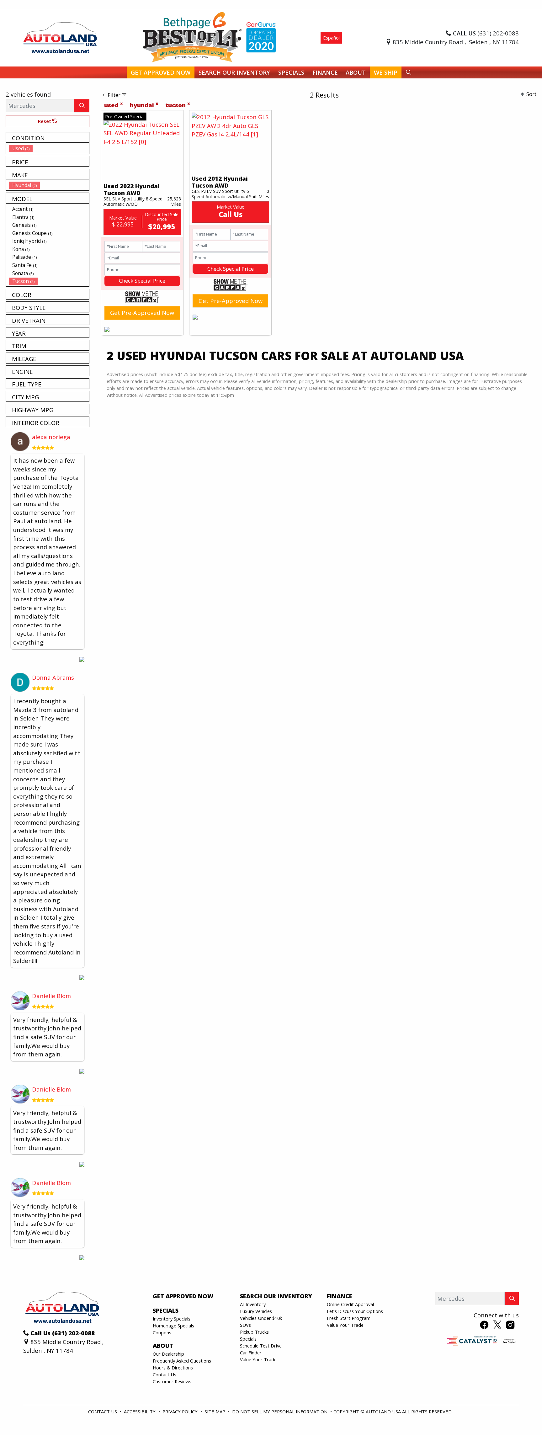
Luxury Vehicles (256, 1311)
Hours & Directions (173, 1367)
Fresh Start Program (348, 1318)
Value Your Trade (258, 1359)
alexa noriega (51, 437)
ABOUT (163, 1345)
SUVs (245, 1325)
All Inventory (253, 1304)
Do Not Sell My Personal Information (280, 1411)
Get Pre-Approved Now (142, 312)
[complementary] (523, 1416)
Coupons (162, 1332)
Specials (248, 1339)
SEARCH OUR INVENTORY (276, 1296)
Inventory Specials (171, 1318)
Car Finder (251, 1352)
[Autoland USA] (60, 37)
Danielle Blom (51, 996)
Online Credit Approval (350, 1304)
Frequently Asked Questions (182, 1361)
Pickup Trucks (254, 1332)
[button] (160, 72)
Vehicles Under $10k (261, 1318)
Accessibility (140, 1411)
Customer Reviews (172, 1381)
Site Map (215, 1411)
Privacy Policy (180, 1411)
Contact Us (164, 1374)
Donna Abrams (53, 677)
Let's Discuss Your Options (355, 1311)
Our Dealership (168, 1354)
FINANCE (339, 1296)
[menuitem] (49, 148)
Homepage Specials (173, 1325)
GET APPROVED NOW (183, 1296)
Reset (45, 121)
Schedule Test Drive (261, 1345)
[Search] (81, 105)
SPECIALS (165, 1310)
